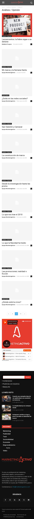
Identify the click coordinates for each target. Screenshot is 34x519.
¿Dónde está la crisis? (11, 302)
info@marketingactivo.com (21, 487)
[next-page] (24, 313)
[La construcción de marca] (17, 143)
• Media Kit (6, 387)
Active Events (5, 95)
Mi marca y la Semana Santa (14, 70)
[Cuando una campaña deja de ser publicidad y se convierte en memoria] (6, 398)
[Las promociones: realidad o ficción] (17, 259)
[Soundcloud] (19, 500)
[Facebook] (5, 500)
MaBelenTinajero (7, 44)
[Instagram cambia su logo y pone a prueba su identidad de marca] (6, 417)
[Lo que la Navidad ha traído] (17, 231)
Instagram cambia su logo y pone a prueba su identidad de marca (21, 416)
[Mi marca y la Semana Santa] (17, 58)
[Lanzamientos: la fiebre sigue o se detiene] (17, 25)
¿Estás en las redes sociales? (15, 98)
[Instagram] (10, 500)
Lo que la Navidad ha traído (14, 243)
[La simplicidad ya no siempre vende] (6, 408)
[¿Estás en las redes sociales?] (17, 86)
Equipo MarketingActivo (8, 72)
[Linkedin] (15, 500)
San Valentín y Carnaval (12, 127)
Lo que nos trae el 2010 (12, 214)
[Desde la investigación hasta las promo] (17, 172)
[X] (24, 500)
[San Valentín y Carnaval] (17, 115)
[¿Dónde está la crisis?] (17, 290)
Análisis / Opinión (11, 7)
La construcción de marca (13, 155)
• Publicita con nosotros (10, 384)
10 (20, 314)
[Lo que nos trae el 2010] (17, 202)
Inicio (3, 7)
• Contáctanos (7, 381)
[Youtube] (28, 500)
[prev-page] (8, 313)
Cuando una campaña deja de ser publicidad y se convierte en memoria (21, 398)
